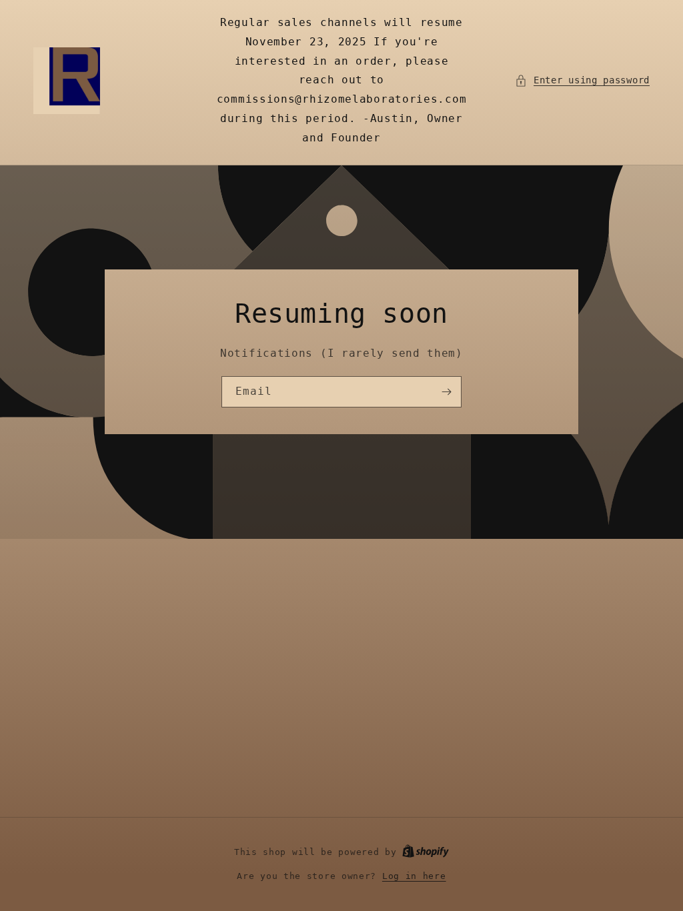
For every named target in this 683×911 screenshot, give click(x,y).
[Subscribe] (446, 391)
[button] (582, 80)
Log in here (414, 876)
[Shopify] (425, 852)
